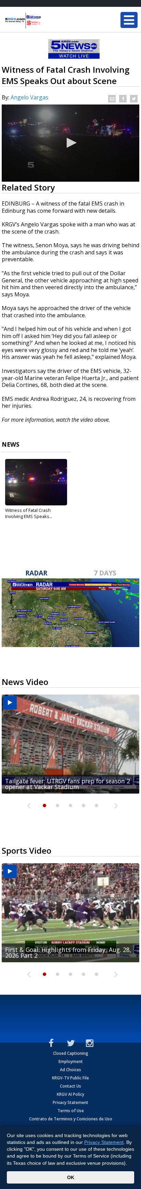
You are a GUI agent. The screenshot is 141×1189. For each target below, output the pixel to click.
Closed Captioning (70, 1053)
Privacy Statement (70, 1102)
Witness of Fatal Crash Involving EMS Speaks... (28, 513)
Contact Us (70, 1086)
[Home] (46, 20)
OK (70, 1177)
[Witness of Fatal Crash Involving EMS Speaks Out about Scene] (36, 482)
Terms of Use (70, 1111)
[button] (70, 142)
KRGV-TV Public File (70, 1078)
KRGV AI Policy (70, 1094)
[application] (70, 143)
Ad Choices (70, 1070)
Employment (71, 1061)
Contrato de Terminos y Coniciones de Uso (70, 1119)
